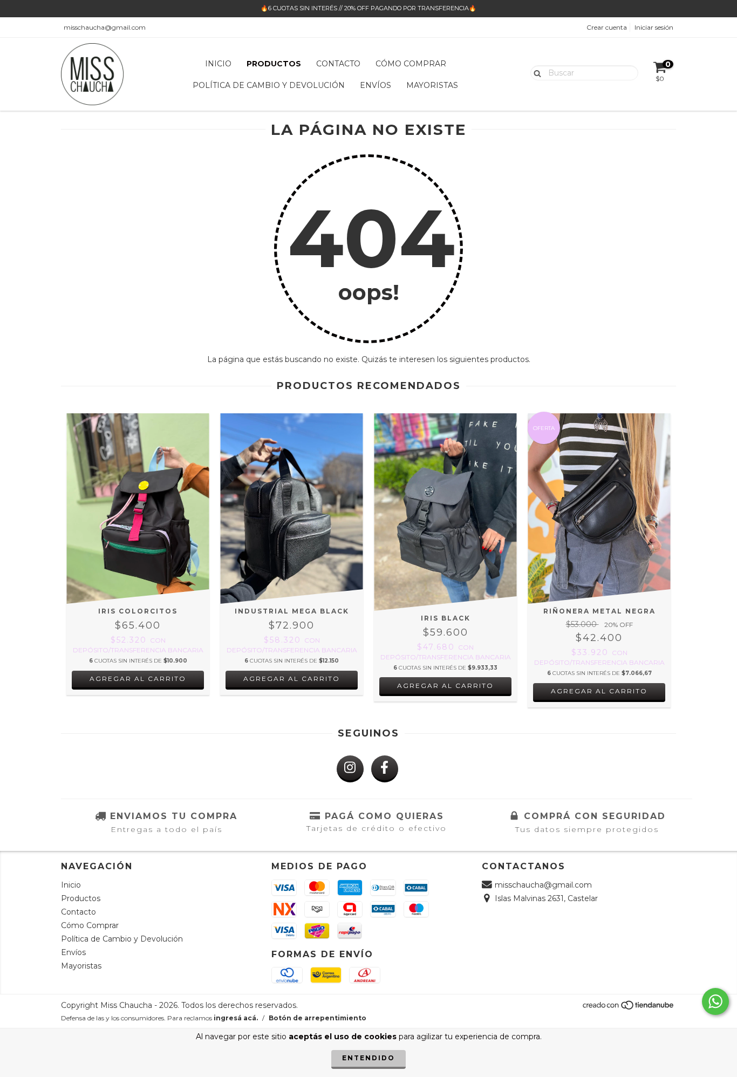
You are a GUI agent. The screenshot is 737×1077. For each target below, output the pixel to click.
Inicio (218, 64)
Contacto (338, 64)
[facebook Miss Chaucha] (384, 768)
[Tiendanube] (629, 1008)
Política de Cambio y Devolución (269, 85)
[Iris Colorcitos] (137, 508)
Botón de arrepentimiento (317, 1018)
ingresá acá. (236, 1018)
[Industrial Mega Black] (291, 508)
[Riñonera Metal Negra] (599, 508)
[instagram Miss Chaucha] (350, 768)
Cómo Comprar (411, 64)
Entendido (368, 1058)
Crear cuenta (606, 27)
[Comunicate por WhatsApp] (715, 1001)
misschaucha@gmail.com (105, 27)
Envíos (375, 85)
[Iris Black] (445, 512)
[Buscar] (535, 72)
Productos (274, 64)
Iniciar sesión (653, 27)
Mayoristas (432, 85)
